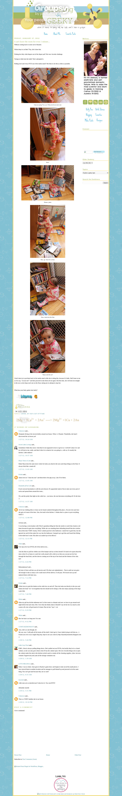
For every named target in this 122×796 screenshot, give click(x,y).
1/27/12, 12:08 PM (25, 517)
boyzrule (21, 680)
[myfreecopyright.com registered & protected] (61, 794)
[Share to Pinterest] (26, 411)
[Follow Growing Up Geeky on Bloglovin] (99, 153)
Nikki (20, 544)
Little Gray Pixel (24, 645)
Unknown (22, 431)
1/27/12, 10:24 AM (26, 439)
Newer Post (17, 755)
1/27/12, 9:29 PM (25, 610)
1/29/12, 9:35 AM (25, 675)
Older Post (78, 755)
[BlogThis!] (21, 411)
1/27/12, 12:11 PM (25, 538)
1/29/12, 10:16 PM (25, 702)
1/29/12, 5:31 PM (25, 691)
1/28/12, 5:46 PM (25, 640)
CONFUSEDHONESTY (26, 627)
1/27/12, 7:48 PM (25, 594)
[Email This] (19, 411)
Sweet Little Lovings (25, 444)
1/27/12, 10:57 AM (26, 455)
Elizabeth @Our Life (25, 486)
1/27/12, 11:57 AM (26, 501)
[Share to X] (22, 411)
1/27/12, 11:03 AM (26, 469)
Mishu (20, 599)
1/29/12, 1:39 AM (25, 658)
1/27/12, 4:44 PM (25, 562)
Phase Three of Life (24, 461)
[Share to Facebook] (24, 411)
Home (48, 755)
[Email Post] (16, 411)
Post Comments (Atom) (29, 759)
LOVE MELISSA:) (25, 664)
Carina (23, 414)
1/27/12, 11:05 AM (26, 480)
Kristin (21, 474)
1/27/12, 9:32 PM (25, 621)
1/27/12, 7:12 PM (25, 578)
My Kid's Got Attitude (36, 414)
